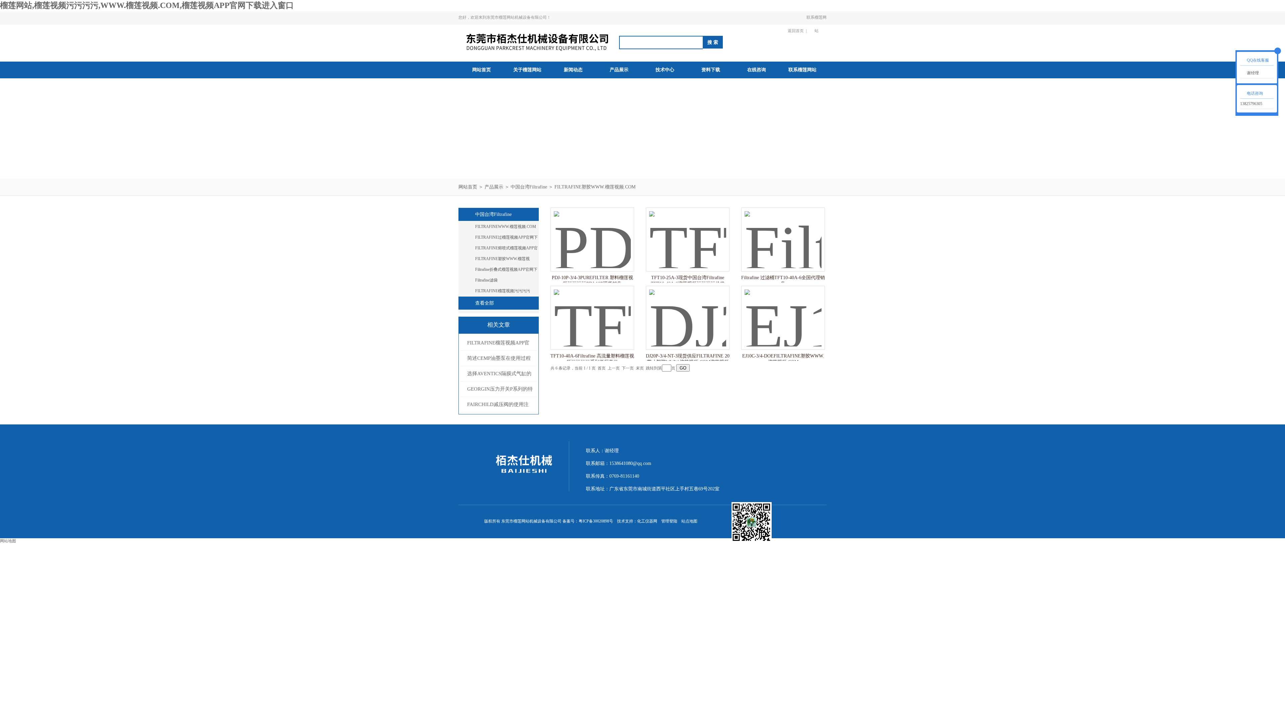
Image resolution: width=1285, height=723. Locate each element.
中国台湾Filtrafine (529, 186)
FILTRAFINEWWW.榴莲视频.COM (505, 226)
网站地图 (8, 541)
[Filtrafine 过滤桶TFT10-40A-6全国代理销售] (783, 233)
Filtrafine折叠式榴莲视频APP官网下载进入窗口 (506, 270)
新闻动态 (573, 69)
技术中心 (665, 69)
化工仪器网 (647, 521)
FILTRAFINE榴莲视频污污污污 (502, 291)
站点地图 (689, 521)
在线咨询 (756, 69)
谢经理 (1253, 73)
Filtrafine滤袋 (486, 280)
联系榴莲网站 (816, 24)
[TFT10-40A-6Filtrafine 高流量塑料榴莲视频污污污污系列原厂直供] (592, 311)
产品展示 (619, 69)
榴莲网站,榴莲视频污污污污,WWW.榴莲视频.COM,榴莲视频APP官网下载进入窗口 (147, 5)
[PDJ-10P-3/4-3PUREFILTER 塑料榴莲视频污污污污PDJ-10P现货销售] (592, 233)
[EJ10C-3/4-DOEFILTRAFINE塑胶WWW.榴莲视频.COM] (783, 311)
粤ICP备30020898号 (596, 521)
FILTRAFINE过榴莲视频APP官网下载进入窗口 (506, 238)
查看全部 (484, 303)
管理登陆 (669, 521)
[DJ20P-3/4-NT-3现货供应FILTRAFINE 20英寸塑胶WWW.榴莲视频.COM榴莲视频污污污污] (687, 311)
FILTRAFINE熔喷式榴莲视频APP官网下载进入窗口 (506, 249)
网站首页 (481, 69)
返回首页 (796, 30)
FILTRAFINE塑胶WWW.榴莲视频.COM (594, 186)
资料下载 (710, 69)
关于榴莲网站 (527, 69)
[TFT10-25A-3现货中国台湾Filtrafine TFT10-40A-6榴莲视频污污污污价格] (687, 233)
